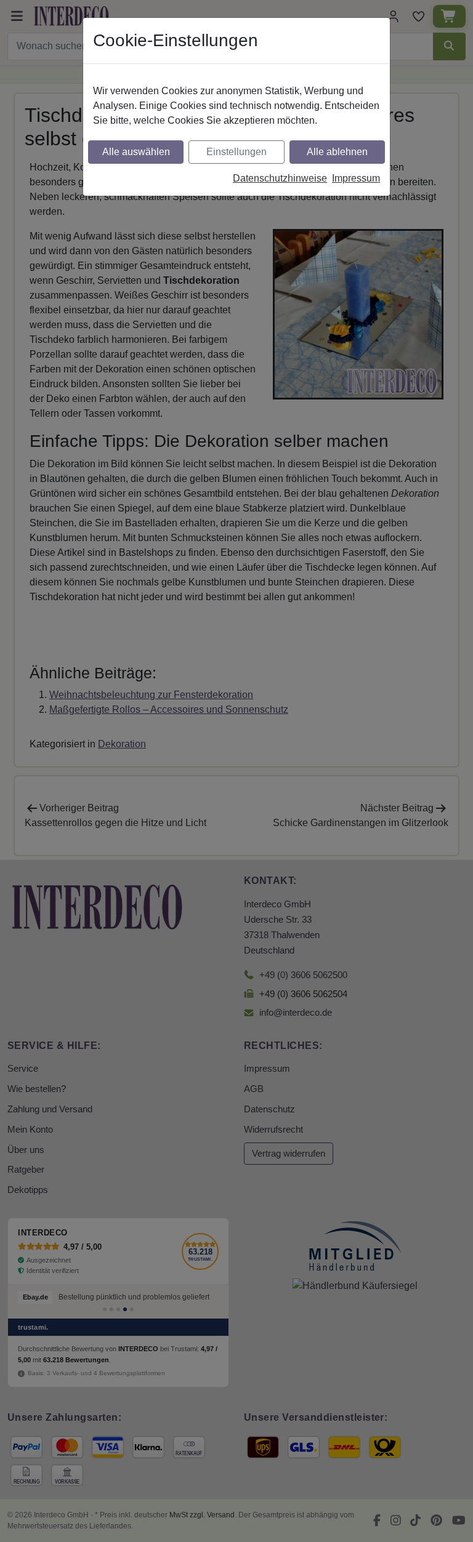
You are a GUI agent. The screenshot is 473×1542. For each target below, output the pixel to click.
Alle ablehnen (337, 152)
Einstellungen (236, 152)
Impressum (356, 178)
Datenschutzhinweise (280, 178)
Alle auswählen (136, 152)
